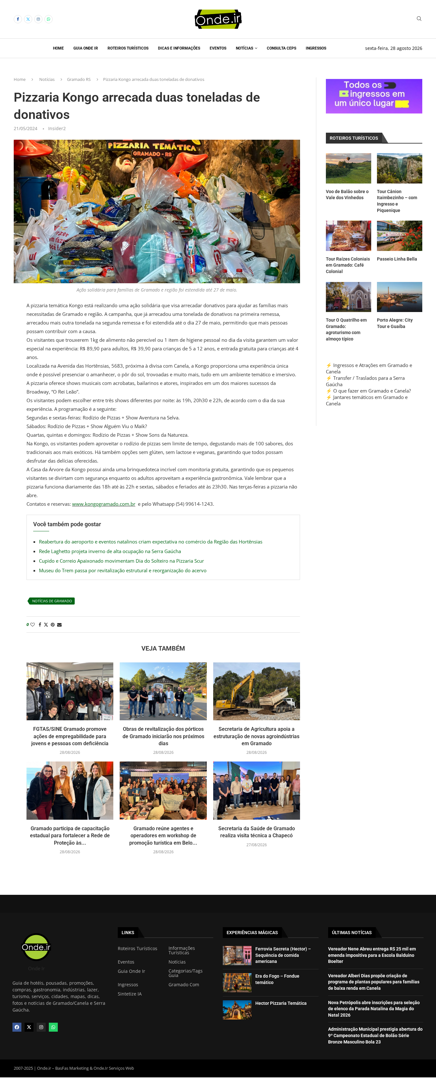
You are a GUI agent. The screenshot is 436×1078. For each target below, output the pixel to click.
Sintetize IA (130, 994)
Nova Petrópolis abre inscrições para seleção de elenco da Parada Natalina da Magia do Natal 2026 (374, 1009)
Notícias (244, 48)
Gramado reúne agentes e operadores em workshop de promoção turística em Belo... (163, 835)
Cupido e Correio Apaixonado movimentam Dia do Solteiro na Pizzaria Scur (121, 561)
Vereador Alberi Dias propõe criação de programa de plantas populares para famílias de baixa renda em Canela (373, 982)
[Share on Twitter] (46, 624)
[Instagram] (38, 19)
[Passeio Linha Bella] (399, 236)
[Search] (419, 19)
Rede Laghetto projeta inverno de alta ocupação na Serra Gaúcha (110, 551)
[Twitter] (28, 19)
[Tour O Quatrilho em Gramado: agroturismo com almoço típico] (348, 297)
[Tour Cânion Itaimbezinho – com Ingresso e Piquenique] (399, 168)
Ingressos (316, 48)
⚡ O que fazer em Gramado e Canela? (368, 390)
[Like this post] (32, 624)
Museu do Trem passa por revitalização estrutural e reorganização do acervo (123, 570)
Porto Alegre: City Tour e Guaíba (395, 323)
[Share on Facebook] (40, 624)
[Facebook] (18, 19)
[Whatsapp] (48, 19)
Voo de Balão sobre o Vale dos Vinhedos (347, 194)
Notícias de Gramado (52, 600)
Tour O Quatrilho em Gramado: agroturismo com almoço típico (346, 329)
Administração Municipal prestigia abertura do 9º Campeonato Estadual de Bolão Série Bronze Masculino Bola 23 (375, 1035)
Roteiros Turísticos (128, 48)
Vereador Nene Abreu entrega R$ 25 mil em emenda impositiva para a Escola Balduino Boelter (372, 955)
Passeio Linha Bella (397, 259)
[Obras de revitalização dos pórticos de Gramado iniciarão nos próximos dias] (163, 691)
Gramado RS (79, 79)
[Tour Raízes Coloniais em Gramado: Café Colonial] (348, 236)
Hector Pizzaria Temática (281, 1003)
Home (58, 48)
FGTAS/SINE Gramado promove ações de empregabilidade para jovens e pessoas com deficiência (70, 736)
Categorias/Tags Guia (186, 973)
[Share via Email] (59, 624)
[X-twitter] (29, 1027)
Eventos (218, 48)
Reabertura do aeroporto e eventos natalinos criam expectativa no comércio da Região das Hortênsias (150, 541)
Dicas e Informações (179, 48)
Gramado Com (184, 984)
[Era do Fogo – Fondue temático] (237, 982)
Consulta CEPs (281, 48)
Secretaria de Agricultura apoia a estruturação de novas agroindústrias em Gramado (256, 736)
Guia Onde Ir (85, 48)
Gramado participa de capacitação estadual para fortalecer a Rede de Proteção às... (70, 835)
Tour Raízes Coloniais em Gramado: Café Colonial (348, 265)
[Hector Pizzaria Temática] (237, 1009)
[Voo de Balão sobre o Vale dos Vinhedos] (348, 168)
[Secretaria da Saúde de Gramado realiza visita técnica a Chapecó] (256, 791)
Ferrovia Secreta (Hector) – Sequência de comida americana (283, 955)
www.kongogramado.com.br (103, 504)
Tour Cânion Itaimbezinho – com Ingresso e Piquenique (397, 201)
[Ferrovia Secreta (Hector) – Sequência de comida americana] (237, 955)
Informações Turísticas (182, 950)
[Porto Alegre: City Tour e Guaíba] (399, 297)
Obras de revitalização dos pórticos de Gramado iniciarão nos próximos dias (163, 736)
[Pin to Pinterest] (53, 624)
